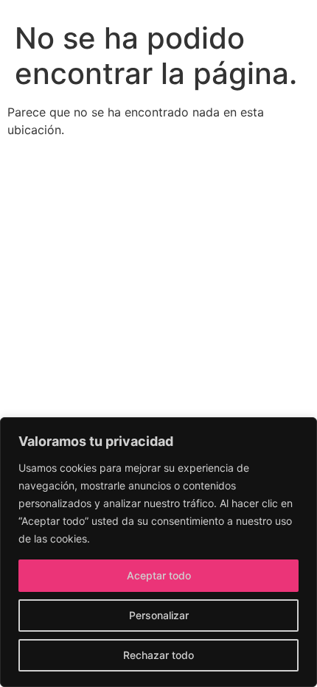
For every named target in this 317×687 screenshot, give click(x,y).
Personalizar (159, 615)
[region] (158, 552)
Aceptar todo (159, 575)
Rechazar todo (158, 655)
